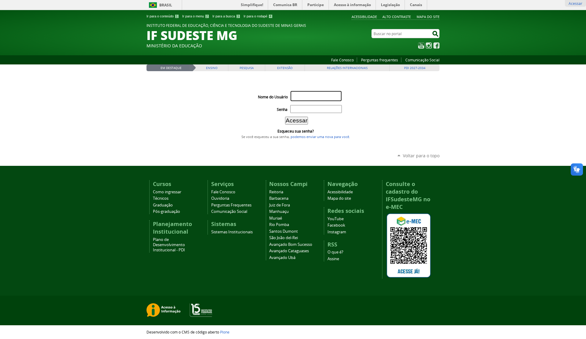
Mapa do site (428, 16)
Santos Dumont (283, 231)
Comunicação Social (422, 59)
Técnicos (160, 198)
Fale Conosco (342, 59)
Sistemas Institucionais (232, 232)
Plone (225, 332)
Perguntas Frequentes (231, 205)
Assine (333, 258)
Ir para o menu (195, 16)
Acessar (575, 3)
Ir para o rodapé (257, 16)
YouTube (421, 45)
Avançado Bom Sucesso (290, 244)
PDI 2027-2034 (414, 68)
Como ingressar (167, 192)
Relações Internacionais (347, 68)
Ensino (212, 68)
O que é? (335, 252)
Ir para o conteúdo (162, 16)
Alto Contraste (396, 16)
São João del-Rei (283, 237)
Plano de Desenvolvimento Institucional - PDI (169, 245)
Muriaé (275, 218)
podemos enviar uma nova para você (320, 137)
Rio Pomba (279, 224)
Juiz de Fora (279, 205)
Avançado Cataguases (289, 250)
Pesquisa (247, 68)
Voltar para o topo (421, 156)
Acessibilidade (364, 16)
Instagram (429, 45)
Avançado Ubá (282, 257)
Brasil (165, 5)
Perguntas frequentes (379, 59)
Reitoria (276, 192)
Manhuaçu (279, 211)
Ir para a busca (225, 16)
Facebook (436, 45)
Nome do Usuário (273, 97)
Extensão (285, 68)
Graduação (163, 205)
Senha (282, 109)
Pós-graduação (166, 211)
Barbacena (278, 198)
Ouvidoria (220, 198)
